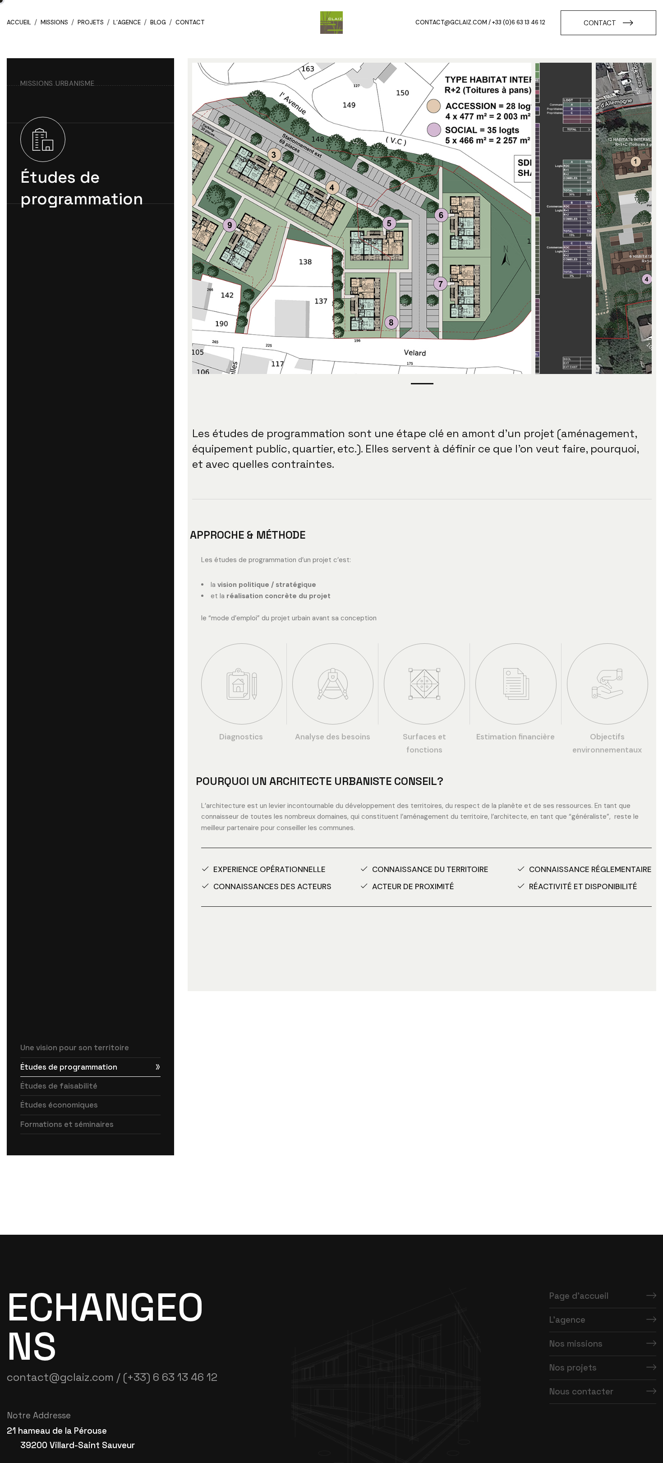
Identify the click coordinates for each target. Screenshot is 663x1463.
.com (479, 22)
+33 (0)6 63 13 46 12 (518, 22)
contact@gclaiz (443, 22)
